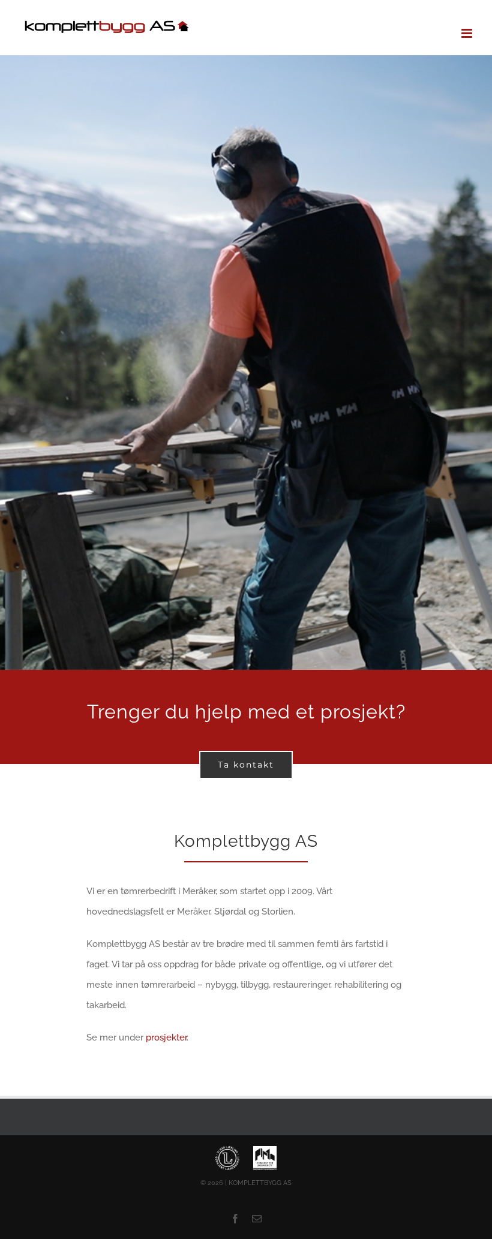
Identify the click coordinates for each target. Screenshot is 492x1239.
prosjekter (166, 1037)
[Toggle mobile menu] (467, 33)
